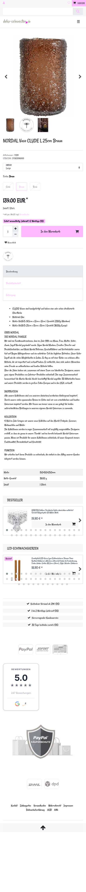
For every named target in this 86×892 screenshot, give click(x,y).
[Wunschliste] (69, 3)
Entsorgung (10, 295)
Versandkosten (24, 214)
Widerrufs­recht (54, 805)
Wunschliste (11, 242)
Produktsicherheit (13, 283)
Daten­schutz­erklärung (35, 809)
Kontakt (14, 805)
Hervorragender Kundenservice (45, 617)
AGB (49, 809)
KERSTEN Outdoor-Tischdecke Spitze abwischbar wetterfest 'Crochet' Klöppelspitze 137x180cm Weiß (52, 511)
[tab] (43, 271)
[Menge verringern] (15, 234)
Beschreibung (12, 271)
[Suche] (78, 11)
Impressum (68, 805)
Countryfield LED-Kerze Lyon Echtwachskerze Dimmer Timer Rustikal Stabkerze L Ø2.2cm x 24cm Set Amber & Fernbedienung (55, 561)
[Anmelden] (4, 3)
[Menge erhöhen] (15, 228)
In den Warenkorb (50, 231)
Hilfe (56, 809)
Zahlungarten (25, 805)
